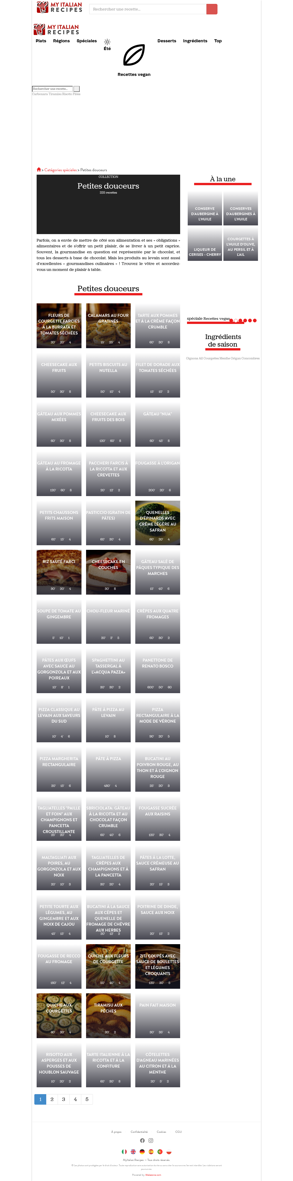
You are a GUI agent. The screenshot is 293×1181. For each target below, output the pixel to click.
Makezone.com (153, 1175)
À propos (116, 1132)
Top (218, 40)
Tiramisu (55, 94)
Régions (61, 40)
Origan (236, 358)
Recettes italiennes (60, 7)
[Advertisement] (146, 131)
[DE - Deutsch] (142, 1151)
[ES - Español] (151, 1151)
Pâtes (76, 94)
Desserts (166, 40)
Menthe (225, 358)
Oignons (192, 358)
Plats (41, 40)
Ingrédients (195, 40)
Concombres (250, 358)
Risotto (67, 94)
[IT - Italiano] (124, 1151)
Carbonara (40, 94)
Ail (201, 358)
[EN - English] (133, 1151)
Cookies (161, 1132)
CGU (178, 1132)
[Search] (76, 89)
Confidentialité (139, 1132)
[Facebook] (142, 1141)
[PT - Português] (160, 1151)
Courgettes (211, 358)
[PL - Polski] (168, 1151)
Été (107, 48)
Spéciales (87, 40)
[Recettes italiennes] (39, 170)
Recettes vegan (134, 74)
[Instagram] (151, 1141)
